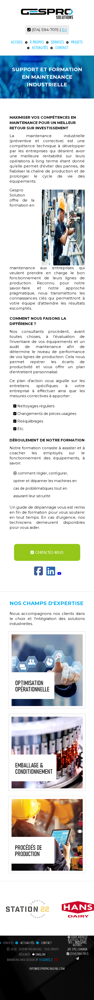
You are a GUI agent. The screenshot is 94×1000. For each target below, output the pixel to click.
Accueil (17, 42)
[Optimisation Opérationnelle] (47, 670)
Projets (77, 42)
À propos (37, 42)
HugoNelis (46, 959)
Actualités (40, 47)
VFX (56, 959)
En (64, 29)
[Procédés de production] (47, 834)
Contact (61, 47)
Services (57, 42)
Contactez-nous (49, 552)
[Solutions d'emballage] (47, 752)
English (40, 954)
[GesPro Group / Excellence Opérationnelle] (47, 12)
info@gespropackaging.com (47, 968)
